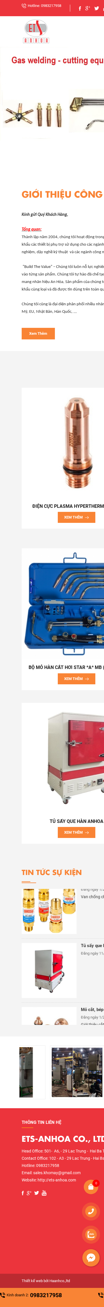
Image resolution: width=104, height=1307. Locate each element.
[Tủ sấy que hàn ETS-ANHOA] (49, 942)
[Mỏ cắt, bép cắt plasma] (49, 1006)
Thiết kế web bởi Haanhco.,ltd (46, 1281)
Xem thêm (38, 333)
